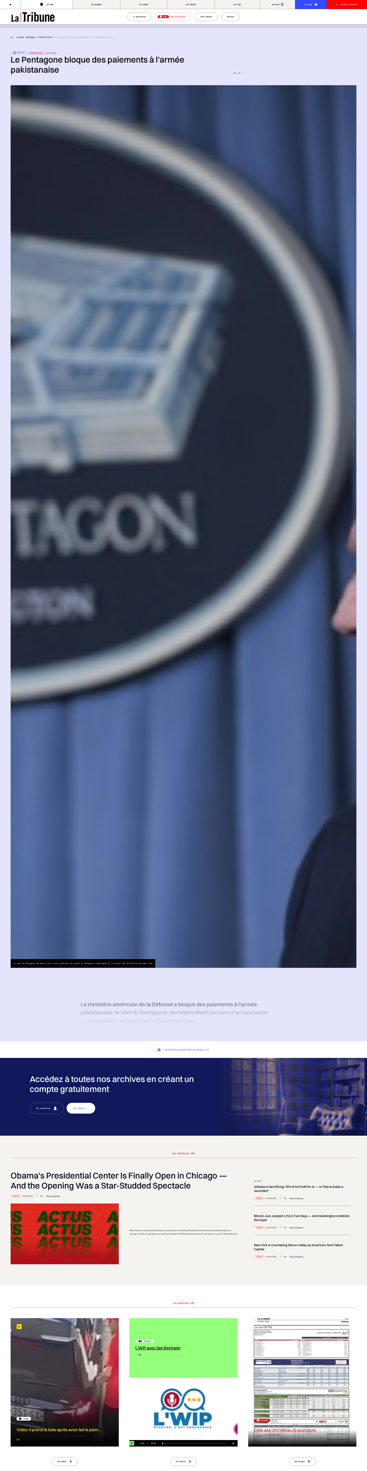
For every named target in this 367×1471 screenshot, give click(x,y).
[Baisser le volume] (233, 1443)
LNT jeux (237, 4)
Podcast (147, 1341)
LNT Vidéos (143, 4)
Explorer (230, 17)
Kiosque (264, 1420)
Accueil (20, 37)
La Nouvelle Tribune (33, 16)
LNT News (50, 4)
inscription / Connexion (349, 4)
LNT (239, 73)
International (45, 37)
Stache (16, 1196)
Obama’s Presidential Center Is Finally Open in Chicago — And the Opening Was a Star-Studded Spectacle (119, 1180)
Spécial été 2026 (174, 17)
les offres (79, 1108)
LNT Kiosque (96, 4)
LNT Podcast (191, 4)
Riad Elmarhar (53, 1196)
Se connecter (43, 1108)
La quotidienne (139, 17)
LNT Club (308, 4)
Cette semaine (206, 17)
